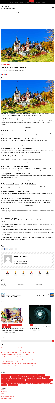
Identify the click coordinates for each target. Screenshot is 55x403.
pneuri (27, 381)
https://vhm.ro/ (27, 162)
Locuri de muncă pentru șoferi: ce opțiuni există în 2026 (13, 356)
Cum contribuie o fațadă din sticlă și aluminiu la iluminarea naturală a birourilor (18, 363)
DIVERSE (38, 2)
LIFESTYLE (33, 2)
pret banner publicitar (34, 381)
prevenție (40, 381)
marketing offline (14, 381)
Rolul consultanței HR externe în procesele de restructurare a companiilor (17, 352)
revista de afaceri (32, 383)
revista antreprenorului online (22, 383)
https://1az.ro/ (27, 127)
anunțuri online (30, 375)
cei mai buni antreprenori (11, 378)
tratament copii (11, 385)
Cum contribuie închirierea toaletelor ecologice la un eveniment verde (16, 350)
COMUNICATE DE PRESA (17, 325)
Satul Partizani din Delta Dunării (23, 282)
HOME (11, 2)
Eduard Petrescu (37, 378)
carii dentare (3, 378)
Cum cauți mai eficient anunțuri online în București (12, 368)
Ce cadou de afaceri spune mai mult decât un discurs (12, 347)
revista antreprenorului (12, 383)
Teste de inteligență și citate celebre (9, 395)
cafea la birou (39, 376)
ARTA (22, 2)
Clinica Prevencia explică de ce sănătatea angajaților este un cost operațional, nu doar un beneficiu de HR (24, 359)
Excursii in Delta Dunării (40, 282)
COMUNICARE (4, 325)
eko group (42, 378)
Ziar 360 (2, 393)
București (30, 376)
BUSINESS (27, 2)
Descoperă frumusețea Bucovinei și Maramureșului (40, 327)
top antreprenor (4, 385)
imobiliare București (36, 380)
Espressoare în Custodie (11, 380)
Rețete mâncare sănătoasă (6, 398)
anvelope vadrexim (41, 375)
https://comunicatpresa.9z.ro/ (27, 145)
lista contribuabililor (49, 380)
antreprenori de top (15, 375)
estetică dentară (29, 380)
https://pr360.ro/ (27, 180)
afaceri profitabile (7, 375)
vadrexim (16, 385)
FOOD (3, 326)
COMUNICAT (17, 2)
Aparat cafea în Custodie (5, 376)
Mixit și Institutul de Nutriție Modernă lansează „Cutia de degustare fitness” (13, 329)
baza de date (21, 376)
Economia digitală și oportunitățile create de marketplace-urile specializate (18, 365)
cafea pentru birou (46, 376)
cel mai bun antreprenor (20, 378)
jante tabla (43, 380)
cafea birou (35, 376)
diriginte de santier (29, 378)
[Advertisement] (27, 21)
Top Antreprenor (6, 6)
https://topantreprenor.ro (21, 263)
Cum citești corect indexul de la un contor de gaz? (12, 361)
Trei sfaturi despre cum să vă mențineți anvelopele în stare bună (15, 354)
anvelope (35, 375)
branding (26, 376)
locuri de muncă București (5, 381)
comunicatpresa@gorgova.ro (22, 261)
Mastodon (3, 400)
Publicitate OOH (4, 383)
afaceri (2, 375)
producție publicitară (46, 381)
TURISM (8, 64)
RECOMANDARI (7, 326)
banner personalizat (14, 376)
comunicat (17, 259)
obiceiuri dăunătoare (22, 381)
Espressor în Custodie (21, 380)
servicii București (50, 383)
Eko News (46, 378)
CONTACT (43, 2)
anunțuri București (23, 375)
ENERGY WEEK (4, 380)
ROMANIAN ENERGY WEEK (41, 383)
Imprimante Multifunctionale (7, 396)
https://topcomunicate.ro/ (27, 205)
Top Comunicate (4, 391)
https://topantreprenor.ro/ (27, 215)
